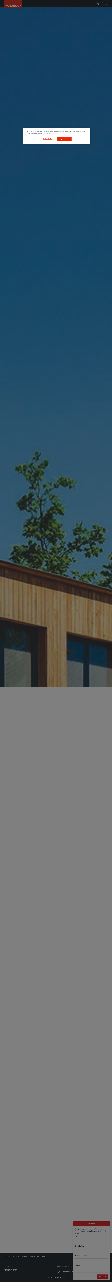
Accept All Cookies (64, 139)
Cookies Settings (48, 139)
